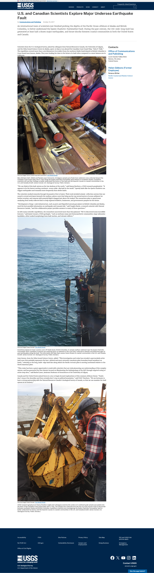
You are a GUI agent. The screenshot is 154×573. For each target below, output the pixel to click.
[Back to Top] (147, 566)
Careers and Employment (82, 544)
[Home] (25, 8)
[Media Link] (61, 115)
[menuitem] (71, 6)
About (103, 7)
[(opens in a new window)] (112, 557)
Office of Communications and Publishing (121, 52)
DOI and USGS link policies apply (125, 538)
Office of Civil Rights (24, 548)
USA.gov (40, 543)
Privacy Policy (83, 537)
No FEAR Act (21, 543)
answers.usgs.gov (131, 566)
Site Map (102, 537)
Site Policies (62, 537)
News (88, 7)
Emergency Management (123, 544)
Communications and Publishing (30, 22)
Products (80, 7)
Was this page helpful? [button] (137, 571)
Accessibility (21, 537)
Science (71, 7)
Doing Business (104, 543)
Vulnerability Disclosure (66, 543)
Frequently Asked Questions (126, 4)
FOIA (39, 537)
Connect (95, 7)
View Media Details (52, 175)
